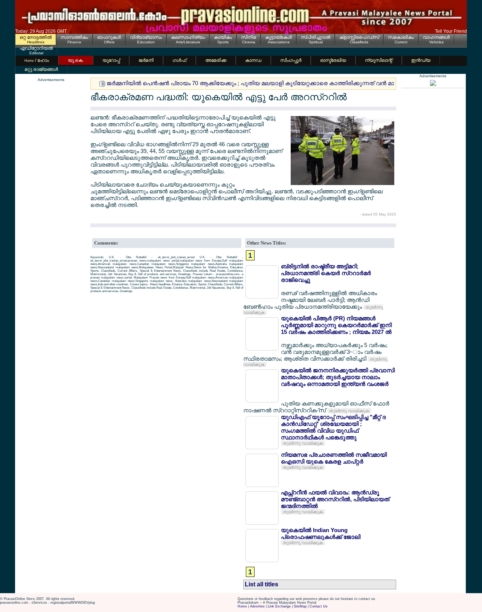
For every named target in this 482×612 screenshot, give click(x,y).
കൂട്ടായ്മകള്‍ (278, 37)
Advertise (257, 606)
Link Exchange (279, 606)
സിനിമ (248, 37)
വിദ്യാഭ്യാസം (146, 37)
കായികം (223, 37)
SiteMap (300, 606)
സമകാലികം (401, 37)
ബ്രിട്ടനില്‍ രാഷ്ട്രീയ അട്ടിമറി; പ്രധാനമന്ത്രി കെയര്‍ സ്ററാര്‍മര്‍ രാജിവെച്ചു (326, 273)
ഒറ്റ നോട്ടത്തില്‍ (36, 37)
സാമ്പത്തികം (74, 37)
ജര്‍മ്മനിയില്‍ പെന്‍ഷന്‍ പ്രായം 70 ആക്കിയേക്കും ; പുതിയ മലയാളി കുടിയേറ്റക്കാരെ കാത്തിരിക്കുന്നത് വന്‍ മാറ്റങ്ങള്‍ (260, 83)
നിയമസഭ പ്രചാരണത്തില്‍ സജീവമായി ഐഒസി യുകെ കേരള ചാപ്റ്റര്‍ (334, 458)
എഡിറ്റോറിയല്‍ (36, 48)
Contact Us (319, 606)
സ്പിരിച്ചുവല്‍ (315, 37)
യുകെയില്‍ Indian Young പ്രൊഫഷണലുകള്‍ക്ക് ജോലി (320, 533)
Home (242, 606)
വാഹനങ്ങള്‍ (436, 37)
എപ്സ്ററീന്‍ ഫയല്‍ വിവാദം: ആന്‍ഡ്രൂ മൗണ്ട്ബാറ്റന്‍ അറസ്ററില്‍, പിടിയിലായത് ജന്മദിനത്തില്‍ (335, 499)
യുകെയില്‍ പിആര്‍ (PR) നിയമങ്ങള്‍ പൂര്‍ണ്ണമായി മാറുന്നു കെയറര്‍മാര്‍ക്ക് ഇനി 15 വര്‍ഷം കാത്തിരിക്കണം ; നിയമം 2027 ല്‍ (336, 325)
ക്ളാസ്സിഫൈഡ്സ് (359, 37)
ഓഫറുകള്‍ (109, 37)
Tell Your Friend (451, 31)
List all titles (261, 584)
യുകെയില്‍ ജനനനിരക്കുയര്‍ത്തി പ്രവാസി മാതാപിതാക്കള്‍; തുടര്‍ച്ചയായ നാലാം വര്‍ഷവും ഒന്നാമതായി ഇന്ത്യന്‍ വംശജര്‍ (338, 377)
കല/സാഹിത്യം (188, 37)
